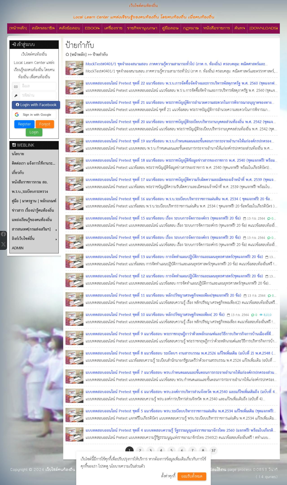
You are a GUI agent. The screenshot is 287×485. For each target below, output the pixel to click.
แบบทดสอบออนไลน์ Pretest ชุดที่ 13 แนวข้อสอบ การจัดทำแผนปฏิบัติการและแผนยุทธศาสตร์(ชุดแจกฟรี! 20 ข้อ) (174, 257)
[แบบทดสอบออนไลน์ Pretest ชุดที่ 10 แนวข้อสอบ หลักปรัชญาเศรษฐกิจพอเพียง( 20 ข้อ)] (74, 318)
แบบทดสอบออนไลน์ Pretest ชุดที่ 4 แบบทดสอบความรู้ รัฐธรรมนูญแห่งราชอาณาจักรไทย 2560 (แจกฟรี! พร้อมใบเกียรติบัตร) (179, 434)
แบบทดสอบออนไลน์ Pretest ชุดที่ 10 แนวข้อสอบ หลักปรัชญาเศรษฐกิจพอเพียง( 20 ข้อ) (155, 315)
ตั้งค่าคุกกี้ (168, 476)
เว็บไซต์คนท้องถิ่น (60, 469)
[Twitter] (3, 244)
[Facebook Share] (3, 234)
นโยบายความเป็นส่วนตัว (127, 466)
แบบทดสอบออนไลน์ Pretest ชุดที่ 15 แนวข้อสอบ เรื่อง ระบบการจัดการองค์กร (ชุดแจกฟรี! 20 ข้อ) (163, 218)
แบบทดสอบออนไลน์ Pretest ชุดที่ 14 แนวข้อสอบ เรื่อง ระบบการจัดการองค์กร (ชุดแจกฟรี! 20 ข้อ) (163, 237)
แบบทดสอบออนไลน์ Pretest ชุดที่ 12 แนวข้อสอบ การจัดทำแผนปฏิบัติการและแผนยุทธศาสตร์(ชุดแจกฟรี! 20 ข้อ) (174, 276)
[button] (34, 114)
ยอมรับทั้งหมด (191, 476)
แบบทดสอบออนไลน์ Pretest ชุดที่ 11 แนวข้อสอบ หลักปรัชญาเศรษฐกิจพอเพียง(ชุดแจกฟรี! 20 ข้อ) (163, 295)
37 (213, 451)
